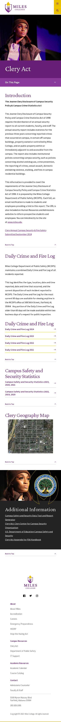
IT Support (15, 656)
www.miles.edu (15, 222)
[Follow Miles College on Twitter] (30, 596)
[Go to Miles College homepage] (30, 582)
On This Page (12, 82)
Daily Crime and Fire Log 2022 (19, 342)
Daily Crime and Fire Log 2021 (19, 349)
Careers (13, 619)
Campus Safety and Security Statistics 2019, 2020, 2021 (27, 383)
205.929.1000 (15, 705)
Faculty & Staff (16, 690)
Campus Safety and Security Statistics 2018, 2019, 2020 (27, 393)
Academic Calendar (18, 668)
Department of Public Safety (23, 651)
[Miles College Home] (20, 7)
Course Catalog (17, 673)
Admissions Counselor (20, 685)
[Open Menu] (57, 3)
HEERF (13, 629)
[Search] (57, 10)
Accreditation (16, 614)
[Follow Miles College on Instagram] (37, 596)
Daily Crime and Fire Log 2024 (19, 329)
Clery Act (14, 646)
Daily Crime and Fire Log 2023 (19, 336)
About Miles (15, 609)
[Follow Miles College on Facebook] (24, 596)
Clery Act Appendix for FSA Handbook (23, 539)
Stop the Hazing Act (19, 633)
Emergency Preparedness (21, 624)
